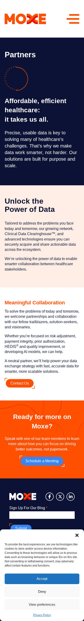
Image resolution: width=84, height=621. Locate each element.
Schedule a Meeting (42, 461)
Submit (21, 528)
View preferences (42, 604)
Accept (42, 579)
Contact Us (19, 383)
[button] (77, 535)
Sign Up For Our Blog (28, 508)
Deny (42, 592)
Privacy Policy (42, 615)
